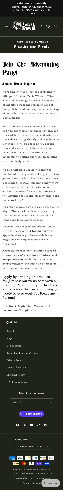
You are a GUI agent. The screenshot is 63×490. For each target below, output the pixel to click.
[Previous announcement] (6, 8)
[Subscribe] (49, 402)
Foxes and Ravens (29, 469)
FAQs (9, 338)
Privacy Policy (14, 360)
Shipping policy (42, 478)
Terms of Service (16, 367)
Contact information (33, 483)
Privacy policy (45, 473)
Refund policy (28, 473)
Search (10, 331)
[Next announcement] (57, 8)
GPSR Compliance (17, 381)
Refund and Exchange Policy (23, 352)
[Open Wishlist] (48, 26)
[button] (6, 26)
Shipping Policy (15, 374)
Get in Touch (13, 345)
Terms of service (24, 478)
